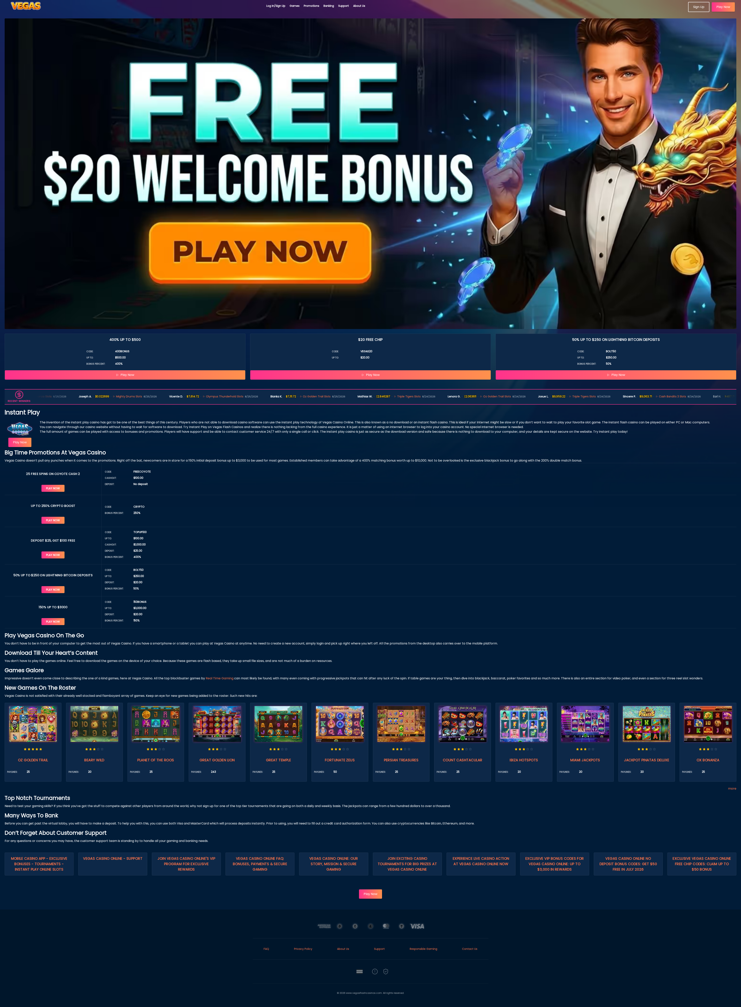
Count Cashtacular (462, 760)
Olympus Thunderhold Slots (152, 396)
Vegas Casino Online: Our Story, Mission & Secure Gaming (333, 864)
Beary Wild (94, 760)
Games (294, 6)
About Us (359, 6)
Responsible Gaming (423, 949)
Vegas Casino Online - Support (112, 858)
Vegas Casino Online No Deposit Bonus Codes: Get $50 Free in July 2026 (628, 864)
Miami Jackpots (585, 760)
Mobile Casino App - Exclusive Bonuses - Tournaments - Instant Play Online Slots (39, 864)
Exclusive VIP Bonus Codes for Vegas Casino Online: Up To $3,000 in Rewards (554, 864)
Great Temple (278, 760)
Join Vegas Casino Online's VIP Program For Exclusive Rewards (186, 864)
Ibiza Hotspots (524, 760)
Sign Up (698, 7)
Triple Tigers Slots (337, 396)
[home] (133, 10)
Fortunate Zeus (340, 760)
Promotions (311, 6)
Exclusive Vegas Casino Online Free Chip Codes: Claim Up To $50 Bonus (702, 864)
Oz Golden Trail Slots (245, 396)
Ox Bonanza (708, 760)
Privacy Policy (303, 949)
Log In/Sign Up (275, 6)
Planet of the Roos (155, 760)
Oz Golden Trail (33, 760)
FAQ (266, 949)
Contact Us (469, 949)
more (732, 788)
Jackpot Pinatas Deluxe (646, 760)
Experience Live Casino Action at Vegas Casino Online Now (481, 861)
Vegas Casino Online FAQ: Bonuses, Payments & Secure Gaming (260, 864)
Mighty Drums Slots (57, 396)
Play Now (723, 7)
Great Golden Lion (217, 760)
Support (343, 6)
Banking (329, 6)
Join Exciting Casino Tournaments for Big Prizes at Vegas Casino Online (407, 864)
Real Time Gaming (219, 678)
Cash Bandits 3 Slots (600, 396)
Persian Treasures (401, 760)
